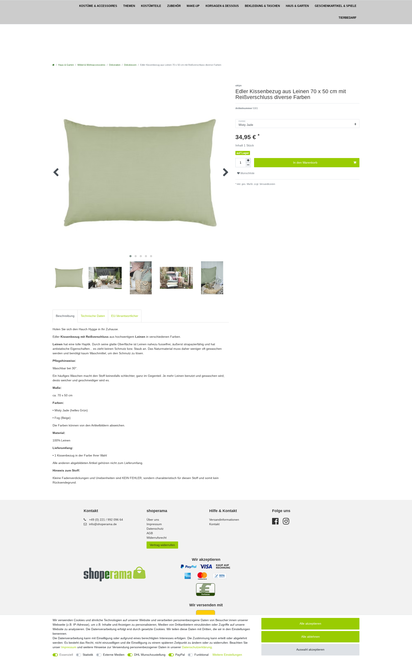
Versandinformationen (224, 519)
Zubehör (174, 6)
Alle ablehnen (310, 636)
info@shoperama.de (103, 524)
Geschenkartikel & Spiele (335, 6)
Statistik (88, 654)
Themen (129, 6)
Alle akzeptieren (310, 623)
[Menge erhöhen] (248, 160)
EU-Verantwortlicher (124, 316)
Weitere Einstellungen (227, 654)
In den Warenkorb (305, 162)
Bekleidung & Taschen (262, 6)
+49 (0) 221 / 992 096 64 (106, 519)
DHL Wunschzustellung (149, 654)
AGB (150, 533)
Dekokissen (130, 65)
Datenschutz (155, 528)
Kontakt (214, 524)
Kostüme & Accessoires (98, 6)
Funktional (201, 654)
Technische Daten (93, 316)
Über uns (153, 519)
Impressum (154, 524)
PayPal (180, 654)
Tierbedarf (347, 17)
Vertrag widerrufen (162, 545)
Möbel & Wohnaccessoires (91, 65)
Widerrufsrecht (157, 537)
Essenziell (66, 654)
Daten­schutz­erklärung (197, 647)
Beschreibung (65, 316)
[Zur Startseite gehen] (53, 65)
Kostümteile (151, 6)
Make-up (193, 6)
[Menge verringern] (248, 165)
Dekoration (114, 65)
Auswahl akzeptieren (310, 649)
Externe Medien (113, 654)
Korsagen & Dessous (222, 6)
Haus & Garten (297, 6)
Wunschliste (247, 173)
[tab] (65, 316)
